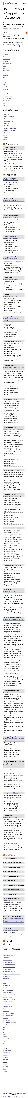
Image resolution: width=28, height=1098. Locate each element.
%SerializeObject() (7, 1001)
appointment (6, 70)
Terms (8, 1096)
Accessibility (21, 1096)
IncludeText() (6, 132)
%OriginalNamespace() (9, 994)
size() (4, 1069)
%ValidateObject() (7, 1006)
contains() (5, 1036)
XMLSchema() (6, 1020)
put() (4, 1045)
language (5, 89)
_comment (5, 54)
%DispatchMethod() (8, 969)
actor (4, 68)
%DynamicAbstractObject (10, 930)
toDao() (5, 139)
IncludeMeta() (6, 126)
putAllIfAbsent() (7, 1050)
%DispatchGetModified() (9, 964)
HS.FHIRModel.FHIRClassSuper (12, 28)
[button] (4, 144)
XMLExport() (6, 1011)
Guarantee (14, 1096)
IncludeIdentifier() (7, 123)
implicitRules (6, 87)
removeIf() (5, 1059)
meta (4, 91)
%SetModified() (7, 1004)
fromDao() (5, 137)
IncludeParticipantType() (9, 130)
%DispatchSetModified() (9, 971)
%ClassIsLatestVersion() (9, 955)
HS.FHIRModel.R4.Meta (9, 591)
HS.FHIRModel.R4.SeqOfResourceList (13, 367)
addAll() (5, 1029)
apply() (4, 1032)
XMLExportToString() (8, 1015)
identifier (5, 84)
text (4, 105)
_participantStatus (7, 63)
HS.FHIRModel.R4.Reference (11, 296)
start (4, 103)
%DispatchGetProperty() (9, 967)
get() (4, 1041)
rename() (5, 1062)
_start (4, 66)
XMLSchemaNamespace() (9, 1022)
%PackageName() (7, 997)
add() (4, 1027)
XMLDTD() (5, 1008)
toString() (5, 1071)
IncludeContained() (8, 119)
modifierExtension (8, 93)
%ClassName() (6, 957)
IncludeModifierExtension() (10, 128)
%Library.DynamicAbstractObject (13, 918)
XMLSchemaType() (8, 1025)
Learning (24, 3)
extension (5, 80)
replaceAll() (6, 1066)
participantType (7, 98)
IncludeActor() (6, 114)
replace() (5, 1064)
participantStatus (7, 96)
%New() (5, 988)
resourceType (6, 100)
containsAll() (6, 1039)
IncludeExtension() (8, 121)
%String (18, 341)
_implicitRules (6, 59)
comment (5, 73)
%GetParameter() (7, 981)
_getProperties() (7, 135)
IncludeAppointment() (9, 116)
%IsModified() (6, 985)
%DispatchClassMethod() (9, 962)
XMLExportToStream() (8, 1013)
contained (5, 75)
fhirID (4, 82)
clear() (4, 1034)
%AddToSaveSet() (7, 953)
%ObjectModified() (8, 992)
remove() (5, 1055)
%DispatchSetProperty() (9, 976)
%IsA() (4, 983)
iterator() (5, 1043)
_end (4, 56)
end (4, 77)
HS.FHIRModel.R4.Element (10, 180)
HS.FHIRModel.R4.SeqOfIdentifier (12, 496)
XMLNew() (5, 1018)
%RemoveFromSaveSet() (9, 999)
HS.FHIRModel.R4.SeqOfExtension (13, 429)
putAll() (5, 1048)
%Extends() (6, 978)
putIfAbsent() (6, 1052)
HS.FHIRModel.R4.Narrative (11, 817)
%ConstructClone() (8, 960)
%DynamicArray (7, 900)
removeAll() (6, 1057)
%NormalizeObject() (8, 990)
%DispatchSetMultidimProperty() (11, 974)
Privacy (4, 1096)
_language (5, 61)
